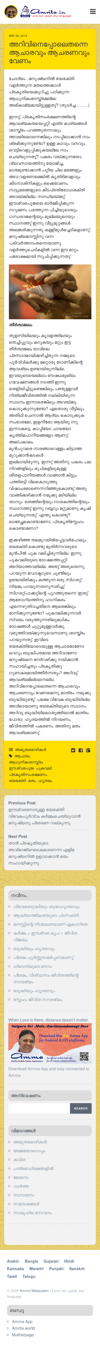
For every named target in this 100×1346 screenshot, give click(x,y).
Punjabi (56, 1268)
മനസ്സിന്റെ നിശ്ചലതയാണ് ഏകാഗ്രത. (51, 924)
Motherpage (23, 1334)
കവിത (19, 1159)
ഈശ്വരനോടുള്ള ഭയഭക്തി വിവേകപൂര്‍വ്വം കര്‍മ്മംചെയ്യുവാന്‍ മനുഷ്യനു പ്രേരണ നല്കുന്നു (44, 815)
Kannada (15, 1268)
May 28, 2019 (18, 36)
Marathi (36, 1268)
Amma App (22, 1321)
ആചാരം (22, 755)
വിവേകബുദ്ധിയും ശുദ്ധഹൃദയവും (46, 906)
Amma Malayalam (34, 1290)
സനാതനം (23, 1195)
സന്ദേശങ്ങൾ (26, 1203)
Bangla (31, 1261)
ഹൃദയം (45, 780)
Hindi (69, 1261)
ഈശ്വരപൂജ (21, 768)
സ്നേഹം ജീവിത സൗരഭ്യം (37, 999)
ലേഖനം (21, 1177)
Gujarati (51, 1261)
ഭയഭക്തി (17, 780)
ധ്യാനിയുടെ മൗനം (32, 966)
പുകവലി (44, 768)
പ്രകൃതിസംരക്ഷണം (28, 774)
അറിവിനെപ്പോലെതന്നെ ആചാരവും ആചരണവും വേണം (49, 52)
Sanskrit (77, 1268)
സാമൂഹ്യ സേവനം (32, 1212)
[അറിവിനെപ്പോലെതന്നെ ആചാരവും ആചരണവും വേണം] (81, 750)
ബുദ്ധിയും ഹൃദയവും (34, 948)
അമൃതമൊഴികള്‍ (30, 749)
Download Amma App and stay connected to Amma (48, 1072)
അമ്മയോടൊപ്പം (29, 1150)
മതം (32, 780)
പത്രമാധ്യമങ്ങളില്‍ (33, 1168)
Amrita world (23, 1328)
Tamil (12, 1276)
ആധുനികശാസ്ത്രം (26, 762)
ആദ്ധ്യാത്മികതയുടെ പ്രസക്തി (46, 915)
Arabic (13, 1261)
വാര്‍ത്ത (21, 1186)
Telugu (29, 1276)
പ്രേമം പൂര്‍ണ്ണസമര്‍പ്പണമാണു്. (43, 957)
